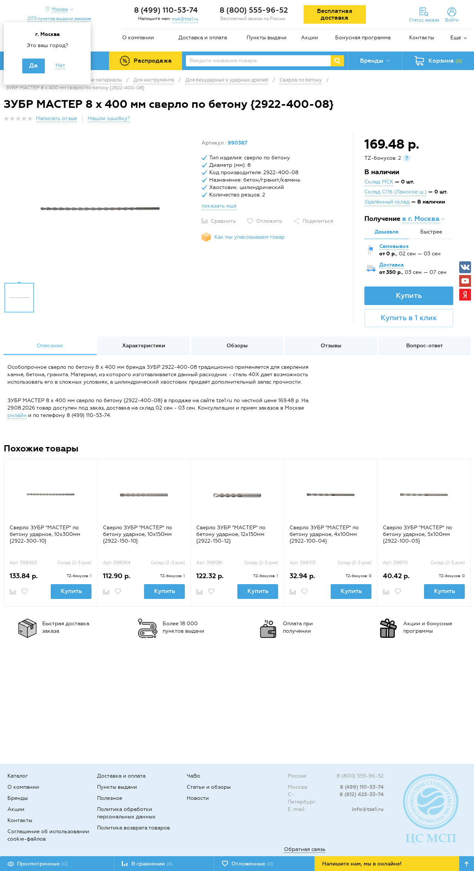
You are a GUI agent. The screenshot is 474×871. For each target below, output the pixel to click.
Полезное (109, 798)
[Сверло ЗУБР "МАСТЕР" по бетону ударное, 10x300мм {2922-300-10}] (50, 495)
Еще (455, 37)
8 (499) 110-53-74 (166, 10)
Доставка (391, 265)
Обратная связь (305, 849)
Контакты (421, 37)
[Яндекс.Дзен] (465, 295)
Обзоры (237, 345)
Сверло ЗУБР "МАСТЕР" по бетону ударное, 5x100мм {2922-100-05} (417, 534)
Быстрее (431, 232)
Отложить (269, 221)
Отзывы (331, 345)
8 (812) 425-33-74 (362, 794)
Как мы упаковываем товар (249, 237)
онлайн (17, 415)
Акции (309, 37)
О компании (138, 37)
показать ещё (219, 206)
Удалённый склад (387, 202)
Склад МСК (378, 182)
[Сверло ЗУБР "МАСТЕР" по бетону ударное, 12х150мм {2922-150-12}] (237, 495)
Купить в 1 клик (409, 317)
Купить (409, 295)
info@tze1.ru (368, 809)
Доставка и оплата (202, 37)
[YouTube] (465, 281)
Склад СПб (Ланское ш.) (395, 192)
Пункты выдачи (267, 37)
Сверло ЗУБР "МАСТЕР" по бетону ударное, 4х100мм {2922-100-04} (324, 534)
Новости (198, 798)
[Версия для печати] (466, 120)
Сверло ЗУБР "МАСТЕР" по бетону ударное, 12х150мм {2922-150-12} (231, 534)
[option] (100, 209)
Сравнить (223, 221)
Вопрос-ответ (424, 345)
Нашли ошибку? (109, 118)
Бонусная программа (363, 37)
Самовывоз (393, 246)
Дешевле (386, 232)
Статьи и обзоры (209, 787)
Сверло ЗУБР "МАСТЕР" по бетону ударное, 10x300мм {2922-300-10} (45, 534)
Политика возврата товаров (133, 828)
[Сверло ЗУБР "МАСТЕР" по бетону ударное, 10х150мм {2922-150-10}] (144, 495)
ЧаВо (193, 776)
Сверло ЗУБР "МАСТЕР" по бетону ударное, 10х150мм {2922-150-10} (137, 534)
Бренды (17, 798)
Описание (50, 345)
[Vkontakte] (465, 267)
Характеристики (143, 345)
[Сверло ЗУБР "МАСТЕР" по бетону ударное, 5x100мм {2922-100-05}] (424, 495)
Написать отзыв (56, 118)
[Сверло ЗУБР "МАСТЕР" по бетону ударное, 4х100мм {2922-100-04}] (330, 495)
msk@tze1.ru (185, 18)
